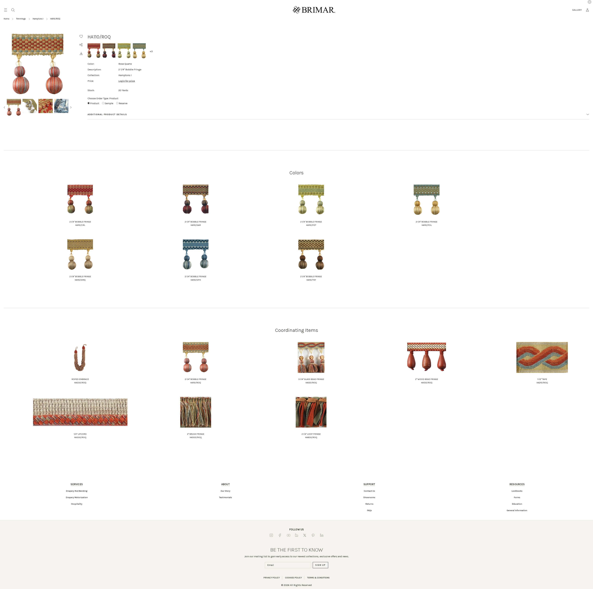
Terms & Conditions (318, 577)
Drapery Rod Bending (76, 491)
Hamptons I (38, 19)
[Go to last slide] (4, 107)
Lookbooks (516, 491)
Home (6, 19)
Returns (369, 504)
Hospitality (76, 504)
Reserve (123, 103)
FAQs (369, 510)
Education (517, 504)
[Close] (589, 2)
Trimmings (21, 19)
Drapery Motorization (77, 497)
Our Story (225, 491)
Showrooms (369, 497)
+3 (151, 51)
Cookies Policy (293, 577)
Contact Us (369, 491)
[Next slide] (70, 107)
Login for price (126, 80)
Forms (517, 497)
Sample (109, 103)
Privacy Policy (271, 577)
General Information (517, 510)
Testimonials (225, 497)
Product (94, 103)
